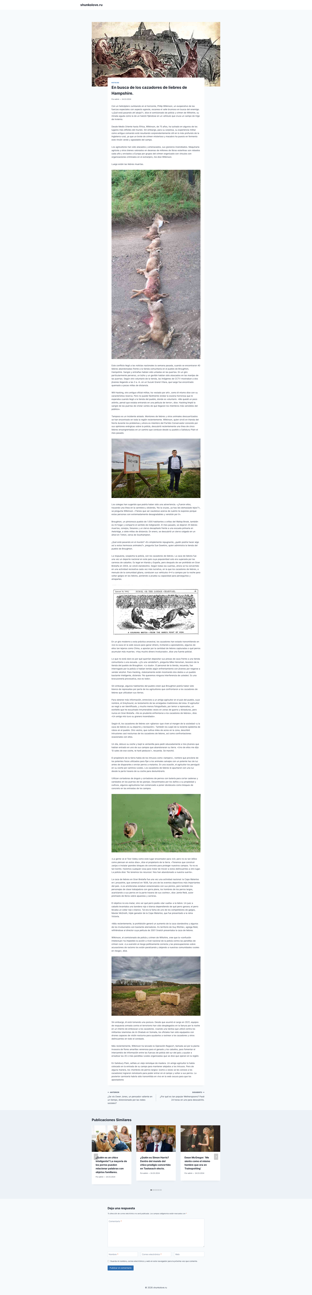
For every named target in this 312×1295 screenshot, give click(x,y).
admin (117, 99)
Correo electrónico (152, 1254)
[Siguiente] (216, 1157)
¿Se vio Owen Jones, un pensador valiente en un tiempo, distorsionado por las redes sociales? (130, 1097)
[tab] (151, 1190)
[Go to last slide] (96, 1157)
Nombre (113, 1254)
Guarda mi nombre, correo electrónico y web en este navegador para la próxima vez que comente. (154, 1261)
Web (177, 1254)
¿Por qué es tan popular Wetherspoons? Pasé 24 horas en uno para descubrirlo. (182, 1096)
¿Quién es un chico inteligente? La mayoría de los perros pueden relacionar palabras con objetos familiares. (111, 1165)
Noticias (115, 83)
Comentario (115, 1221)
